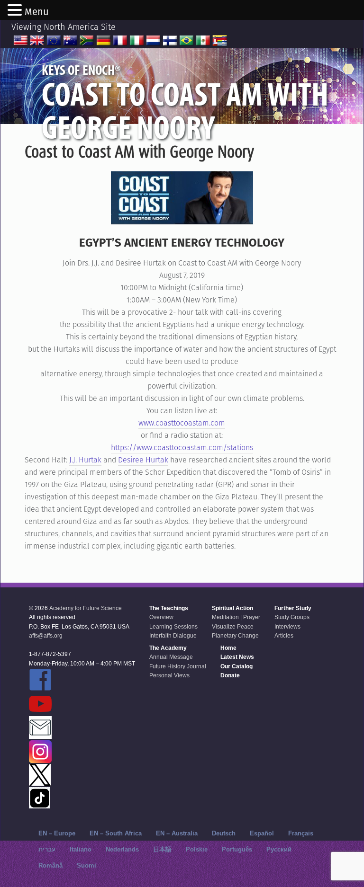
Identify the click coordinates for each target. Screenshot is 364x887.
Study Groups (291, 617)
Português (237, 849)
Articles (283, 635)
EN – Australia (177, 833)
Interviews (287, 626)
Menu (37, 11)
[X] (82, 775)
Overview (161, 617)
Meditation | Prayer (236, 617)
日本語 (162, 849)
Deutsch (224, 833)
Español (262, 833)
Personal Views (169, 675)
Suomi (86, 865)
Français (300, 833)
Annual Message (171, 657)
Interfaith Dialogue (173, 635)
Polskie (197, 849)
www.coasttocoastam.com (181, 422)
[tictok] (82, 798)
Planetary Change (235, 635)
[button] (16, 10)
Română (50, 865)
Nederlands (122, 849)
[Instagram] (82, 752)
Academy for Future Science (85, 608)
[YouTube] (82, 704)
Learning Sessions (173, 626)
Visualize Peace (233, 626)
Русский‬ (278, 849)
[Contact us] (82, 728)
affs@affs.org (46, 635)
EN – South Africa (116, 833)
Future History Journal (177, 666)
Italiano (80, 849)
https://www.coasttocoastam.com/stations (182, 447)
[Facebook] (82, 680)
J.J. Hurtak (85, 459)
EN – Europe (56, 833)
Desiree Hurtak (143, 459)
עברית (46, 849)
